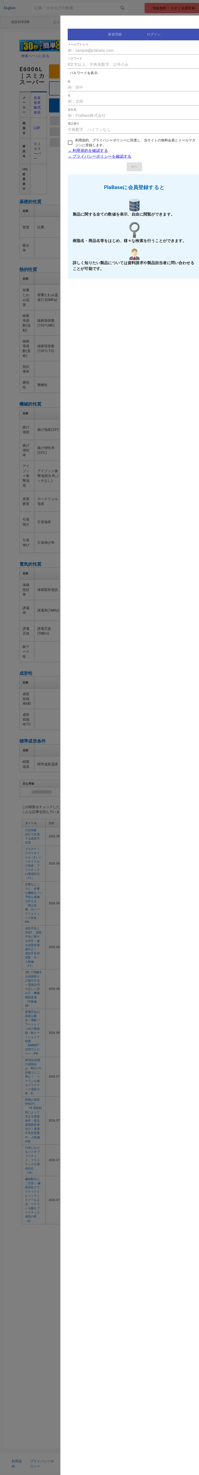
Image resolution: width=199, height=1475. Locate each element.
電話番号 (73, 123)
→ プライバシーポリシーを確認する (100, 156)
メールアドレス (78, 44)
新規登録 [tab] (115, 34)
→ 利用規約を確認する (88, 150)
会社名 (72, 109)
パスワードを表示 (84, 73)
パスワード (75, 58)
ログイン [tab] (154, 34)
